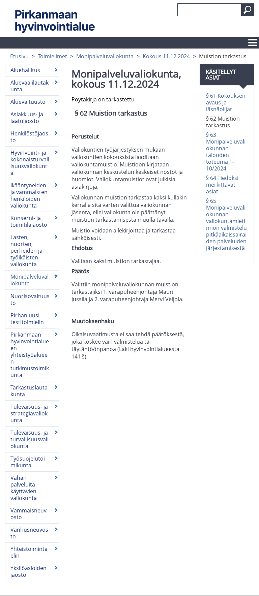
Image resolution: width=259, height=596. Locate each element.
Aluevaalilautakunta (29, 86)
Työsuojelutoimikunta (27, 462)
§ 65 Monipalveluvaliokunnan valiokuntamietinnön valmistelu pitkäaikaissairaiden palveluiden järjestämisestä (226, 224)
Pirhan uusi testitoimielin (27, 319)
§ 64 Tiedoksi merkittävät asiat (222, 185)
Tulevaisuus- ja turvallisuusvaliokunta (29, 439)
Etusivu (19, 56)
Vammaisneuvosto (28, 514)
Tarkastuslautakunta (29, 391)
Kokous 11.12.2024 (166, 56)
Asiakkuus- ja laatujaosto (26, 118)
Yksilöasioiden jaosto (28, 571)
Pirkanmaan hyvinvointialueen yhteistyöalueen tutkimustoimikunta (29, 355)
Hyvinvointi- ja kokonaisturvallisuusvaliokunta (29, 163)
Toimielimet (52, 56)
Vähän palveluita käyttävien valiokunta (23, 488)
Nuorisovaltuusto (30, 299)
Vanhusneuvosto (29, 533)
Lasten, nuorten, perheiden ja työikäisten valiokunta (26, 250)
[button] (247, 9)
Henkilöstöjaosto (29, 137)
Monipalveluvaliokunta (105, 56)
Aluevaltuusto (28, 101)
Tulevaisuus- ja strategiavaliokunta (29, 413)
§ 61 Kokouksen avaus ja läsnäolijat (226, 102)
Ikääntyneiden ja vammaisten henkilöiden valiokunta (29, 195)
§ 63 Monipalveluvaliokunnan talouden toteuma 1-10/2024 (226, 151)
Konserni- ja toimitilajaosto (28, 221)
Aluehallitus (25, 70)
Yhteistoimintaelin (29, 552)
